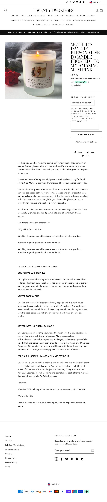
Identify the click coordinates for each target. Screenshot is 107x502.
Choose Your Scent (83, 97)
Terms (7, 466)
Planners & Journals (84, 20)
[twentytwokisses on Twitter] (66, 459)
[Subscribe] (92, 450)
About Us (8, 440)
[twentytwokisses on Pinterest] (71, 459)
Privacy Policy (10, 458)
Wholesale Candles (63, 25)
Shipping (9, 453)
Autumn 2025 (19, 16)
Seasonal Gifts (41, 25)
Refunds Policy (11, 462)
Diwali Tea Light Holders (61, 16)
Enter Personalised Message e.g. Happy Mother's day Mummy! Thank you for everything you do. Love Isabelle (84, 114)
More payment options (86, 141)
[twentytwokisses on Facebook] (61, 459)
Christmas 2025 (36, 16)
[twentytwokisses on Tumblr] (82, 459)
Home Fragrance (86, 16)
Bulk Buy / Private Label (15, 445)
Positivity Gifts (62, 20)
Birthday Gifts (44, 20)
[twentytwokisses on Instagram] (56, 459)
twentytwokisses (53, 10)
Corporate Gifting (12, 449)
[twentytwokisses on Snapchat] (76, 459)
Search (8, 436)
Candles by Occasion (22, 20)
